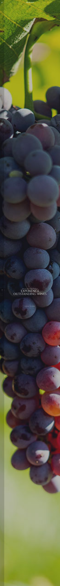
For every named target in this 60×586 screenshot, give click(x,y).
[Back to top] (58, 584)
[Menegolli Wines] (30, 2)
